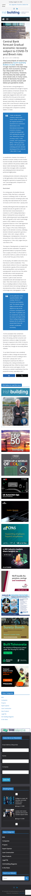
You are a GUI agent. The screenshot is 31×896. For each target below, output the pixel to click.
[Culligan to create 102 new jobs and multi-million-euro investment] (8, 800)
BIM (2, 697)
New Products (5, 711)
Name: (4, 756)
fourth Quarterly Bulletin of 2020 (14, 64)
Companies (4, 700)
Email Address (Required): (10, 745)
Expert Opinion (5, 705)
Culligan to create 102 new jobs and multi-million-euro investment (21, 801)
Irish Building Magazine (7, 717)
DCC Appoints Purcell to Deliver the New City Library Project (18, 5)
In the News (4, 719)
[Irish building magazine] (15, 12)
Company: (5, 767)
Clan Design (21, 893)
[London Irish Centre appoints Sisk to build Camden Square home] (8, 813)
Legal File (3, 714)
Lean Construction (6, 708)
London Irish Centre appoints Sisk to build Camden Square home (21, 813)
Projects (3, 703)
